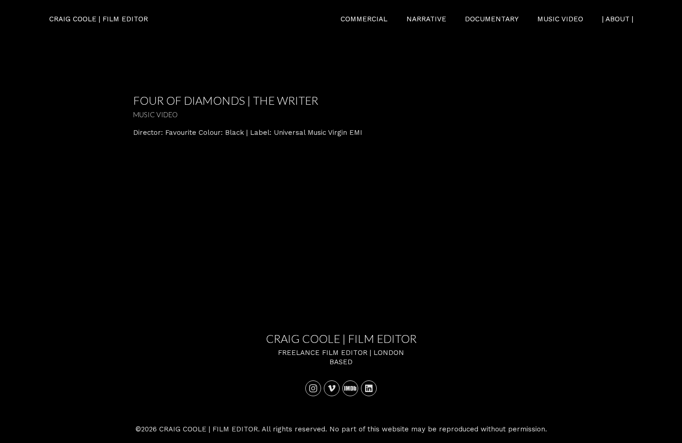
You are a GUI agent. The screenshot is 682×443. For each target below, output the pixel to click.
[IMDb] (350, 388)
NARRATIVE (426, 19)
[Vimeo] (332, 388)
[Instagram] (313, 388)
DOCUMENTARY (492, 19)
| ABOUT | (617, 19)
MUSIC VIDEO (560, 19)
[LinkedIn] (369, 388)
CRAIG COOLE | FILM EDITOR (341, 338)
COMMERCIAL (364, 19)
